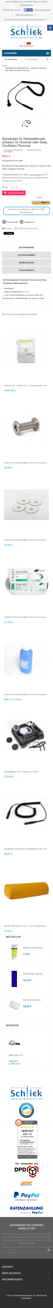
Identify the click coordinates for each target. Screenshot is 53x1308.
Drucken (8, 228)
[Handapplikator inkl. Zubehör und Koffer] (26, 736)
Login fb (28, 9)
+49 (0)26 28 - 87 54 (11, 10)
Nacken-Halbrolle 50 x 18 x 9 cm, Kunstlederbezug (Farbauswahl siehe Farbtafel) (26, 926)
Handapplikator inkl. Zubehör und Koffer (21, 771)
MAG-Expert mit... (16, 1055)
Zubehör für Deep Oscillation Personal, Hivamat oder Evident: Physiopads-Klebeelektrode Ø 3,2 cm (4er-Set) (26, 540)
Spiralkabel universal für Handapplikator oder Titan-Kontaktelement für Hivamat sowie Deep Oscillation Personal (26, 849)
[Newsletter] (48, 1249)
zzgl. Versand (36, 174)
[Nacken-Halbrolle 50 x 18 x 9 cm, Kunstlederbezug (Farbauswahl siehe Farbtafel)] (26, 890)
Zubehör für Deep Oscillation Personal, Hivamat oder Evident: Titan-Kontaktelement (26, 463)
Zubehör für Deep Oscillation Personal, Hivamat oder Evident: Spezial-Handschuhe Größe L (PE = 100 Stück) (26, 617)
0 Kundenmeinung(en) (13, 150)
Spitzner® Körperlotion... (33, 947)
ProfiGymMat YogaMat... (33, 973)
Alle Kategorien (11, 59)
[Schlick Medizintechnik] (26, 31)
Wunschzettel (12, 222)
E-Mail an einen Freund (27, 228)
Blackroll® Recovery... (32, 999)
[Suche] (47, 59)
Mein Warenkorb (42, 10)
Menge (5, 187)
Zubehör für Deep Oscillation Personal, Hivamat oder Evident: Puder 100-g (26, 694)
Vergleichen (29, 222)
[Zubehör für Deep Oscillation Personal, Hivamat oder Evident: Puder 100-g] (26, 659)
